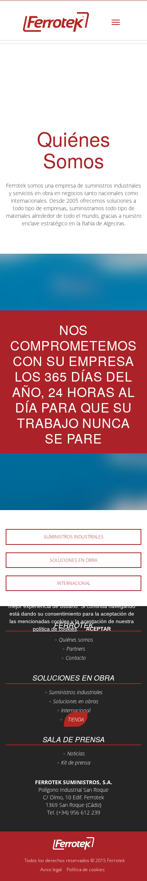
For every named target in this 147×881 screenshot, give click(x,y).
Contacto (76, 657)
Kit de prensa (75, 762)
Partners (75, 648)
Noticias (76, 753)
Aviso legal (51, 869)
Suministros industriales (74, 537)
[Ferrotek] (56, 22)
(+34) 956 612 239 (78, 812)
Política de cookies (86, 869)
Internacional (73, 583)
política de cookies (55, 629)
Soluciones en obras (75, 701)
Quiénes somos (76, 639)
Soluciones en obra (73, 560)
